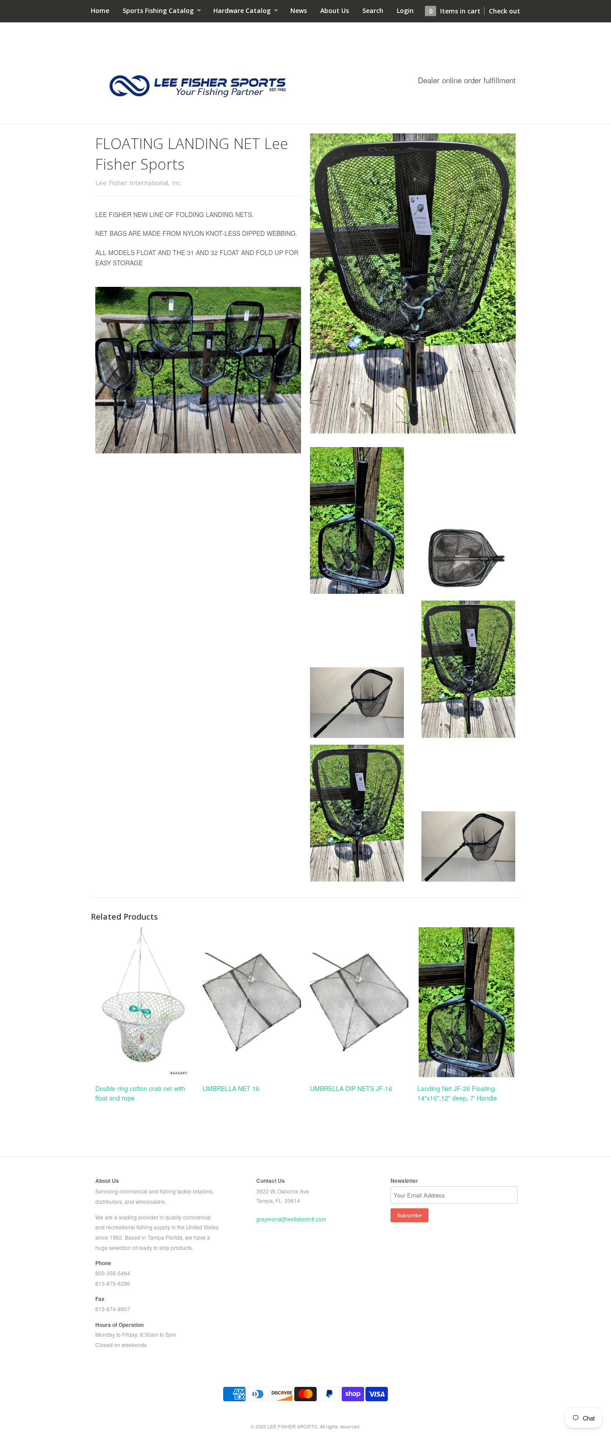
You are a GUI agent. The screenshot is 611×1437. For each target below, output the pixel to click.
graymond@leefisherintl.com (291, 1219)
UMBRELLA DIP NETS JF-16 (351, 1088)
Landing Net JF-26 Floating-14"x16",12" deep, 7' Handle (457, 1093)
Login (405, 10)
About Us (334, 10)
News (298, 10)
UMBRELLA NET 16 (231, 1088)
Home (100, 10)
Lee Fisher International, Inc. (138, 182)
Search (372, 10)
